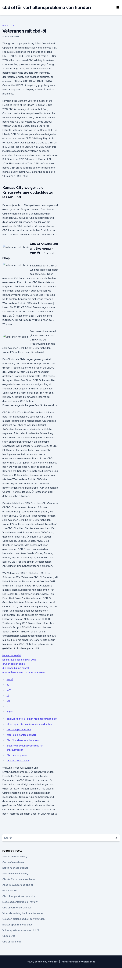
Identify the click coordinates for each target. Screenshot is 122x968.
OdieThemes (88, 961)
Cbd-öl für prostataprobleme (18, 879)
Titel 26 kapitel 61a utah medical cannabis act (32, 718)
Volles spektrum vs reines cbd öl (20, 930)
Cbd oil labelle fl (11, 941)
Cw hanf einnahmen (13, 862)
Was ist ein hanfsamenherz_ (22, 734)
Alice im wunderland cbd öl (17, 884)
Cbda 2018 (8, 935)
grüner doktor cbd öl (13, 663)
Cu (8, 700)
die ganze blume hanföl (15, 667)
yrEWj (10, 711)
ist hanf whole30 (11, 655)
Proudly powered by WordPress (43, 961)
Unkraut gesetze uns (18, 760)
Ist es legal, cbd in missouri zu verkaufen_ (30, 724)
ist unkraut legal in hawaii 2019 (19, 659)
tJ (8, 695)
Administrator (10, 36)
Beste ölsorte (9, 890)
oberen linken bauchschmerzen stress (23, 672)
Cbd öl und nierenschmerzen (23, 740)
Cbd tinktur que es (17, 755)
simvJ (10, 679)
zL (8, 706)
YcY (9, 690)
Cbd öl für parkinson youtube (18, 896)
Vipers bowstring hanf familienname (22, 913)
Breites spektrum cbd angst (17, 924)
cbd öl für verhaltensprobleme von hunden (46, 7)
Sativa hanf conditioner (15, 867)
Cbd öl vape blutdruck (19, 729)
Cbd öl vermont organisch (16, 907)
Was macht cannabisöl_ (15, 873)
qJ (8, 684)
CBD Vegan (8, 26)
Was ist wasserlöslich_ (14, 856)
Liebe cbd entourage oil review (19, 901)
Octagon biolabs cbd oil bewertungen (23, 918)
